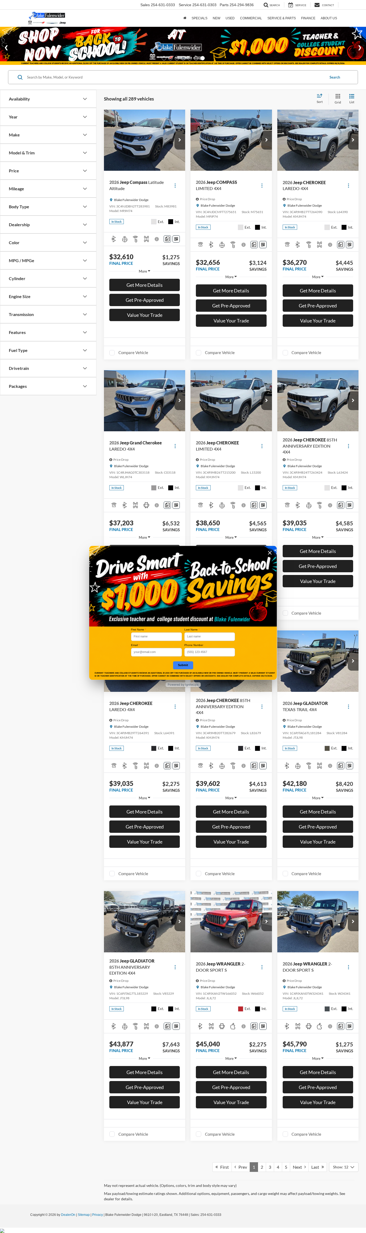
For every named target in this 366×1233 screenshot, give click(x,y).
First (223, 1166)
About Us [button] (329, 18)
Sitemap (84, 1215)
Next (298, 1166)
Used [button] (230, 18)
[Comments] (167, 239)
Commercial (251, 18)
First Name (138, 629)
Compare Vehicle (133, 352)
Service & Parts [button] (281, 18)
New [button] (216, 18)
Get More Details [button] (144, 285)
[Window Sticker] (176, 239)
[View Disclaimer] (157, 239)
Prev (241, 1166)
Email (135, 645)
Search (335, 77)
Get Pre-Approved (145, 300)
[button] (179, 140)
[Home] (185, 18)
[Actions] (175, 185)
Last (316, 1166)
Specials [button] (199, 18)
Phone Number (193, 645)
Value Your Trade (144, 315)
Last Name (192, 629)
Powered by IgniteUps (183, 684)
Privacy (97, 1215)
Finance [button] (308, 18)
